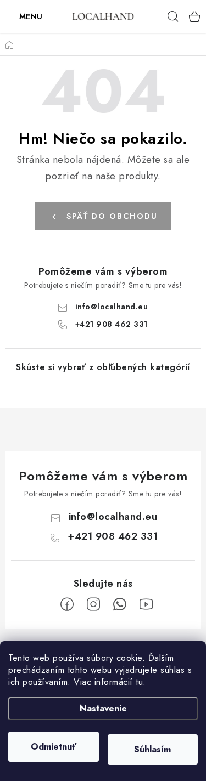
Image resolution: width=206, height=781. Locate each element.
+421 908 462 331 (111, 324)
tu (139, 682)
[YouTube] (146, 604)
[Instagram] (93, 604)
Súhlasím (152, 749)
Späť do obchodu (112, 216)
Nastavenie (103, 708)
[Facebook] (67, 604)
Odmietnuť (53, 746)
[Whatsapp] (119, 604)
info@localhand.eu (111, 306)
